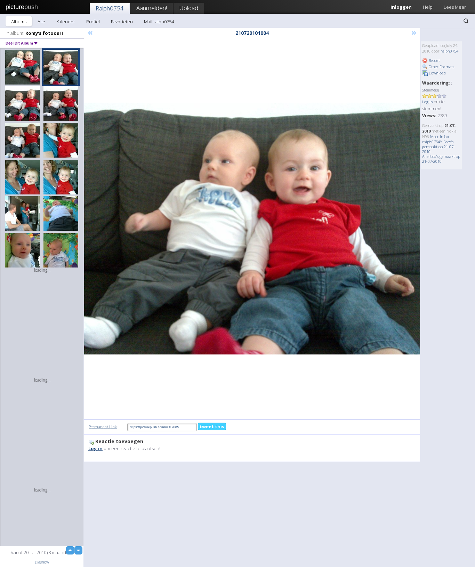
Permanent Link (103, 426)
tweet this (212, 426)
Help (428, 7)
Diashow (42, 562)
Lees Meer (455, 7)
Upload (188, 8)
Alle (41, 21)
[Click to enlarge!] (252, 229)
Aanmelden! (151, 8)
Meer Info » (439, 136)
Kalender (65, 21)
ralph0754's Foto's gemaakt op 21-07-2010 (438, 146)
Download (437, 72)
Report (434, 60)
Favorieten (122, 21)
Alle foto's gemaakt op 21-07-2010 (441, 159)
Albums (18, 21)
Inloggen (401, 7)
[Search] (466, 20)
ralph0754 (449, 51)
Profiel (93, 21)
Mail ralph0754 (159, 21)
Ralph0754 (110, 8)
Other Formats (441, 66)
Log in (427, 101)
